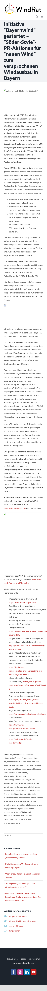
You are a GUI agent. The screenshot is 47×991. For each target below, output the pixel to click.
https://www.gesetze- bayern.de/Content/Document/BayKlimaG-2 (27, 685)
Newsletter (12, 958)
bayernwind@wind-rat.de (15, 508)
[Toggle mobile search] (37, 16)
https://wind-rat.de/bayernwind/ (23, 602)
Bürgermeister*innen (18, 916)
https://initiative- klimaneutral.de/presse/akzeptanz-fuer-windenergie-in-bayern (26, 671)
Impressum (33, 958)
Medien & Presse (16, 926)
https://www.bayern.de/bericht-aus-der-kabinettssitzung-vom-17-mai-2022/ (26, 703)
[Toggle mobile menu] (42, 16)
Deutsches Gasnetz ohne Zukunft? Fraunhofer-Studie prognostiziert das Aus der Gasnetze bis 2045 (23, 897)
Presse (23, 958)
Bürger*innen (14, 931)
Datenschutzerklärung (23, 963)
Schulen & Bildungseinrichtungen (23, 921)
